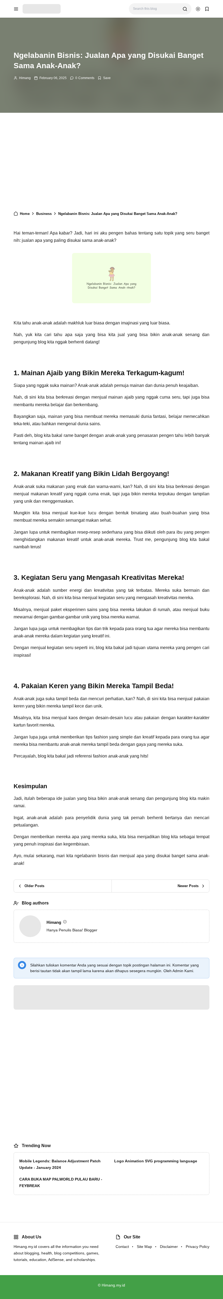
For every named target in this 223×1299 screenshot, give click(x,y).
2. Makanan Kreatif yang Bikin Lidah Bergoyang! (67, 273)
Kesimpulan (41, 295)
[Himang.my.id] (42, 8)
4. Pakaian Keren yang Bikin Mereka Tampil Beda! (69, 287)
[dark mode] (198, 9)
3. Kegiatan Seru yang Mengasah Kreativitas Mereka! (72, 280)
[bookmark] (207, 9)
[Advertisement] (111, 164)
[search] (184, 9)
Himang (25, 78)
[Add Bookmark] (104, 78)
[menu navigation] (16, 9)
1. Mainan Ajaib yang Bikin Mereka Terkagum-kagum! (72, 265)
